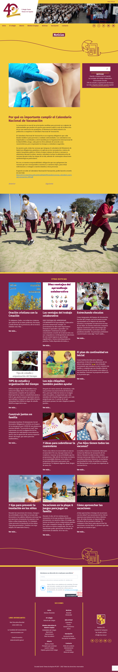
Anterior (12, 184)
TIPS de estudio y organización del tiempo (100, 83)
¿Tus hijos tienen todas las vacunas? (93, 445)
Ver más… (13, 331)
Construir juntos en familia (20, 416)
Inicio (4, 26)
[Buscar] (107, 69)
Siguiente (49, 184)
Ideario (21, 26)
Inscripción (54, 26)
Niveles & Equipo (33, 26)
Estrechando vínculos (100, 80)
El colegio (12, 26)
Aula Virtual (111, 1)
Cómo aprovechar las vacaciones (90, 507)
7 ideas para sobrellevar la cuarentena (59, 445)
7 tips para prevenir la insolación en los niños (23, 507)
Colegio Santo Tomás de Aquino (27, 10)
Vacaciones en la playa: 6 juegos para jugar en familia (58, 508)
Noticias (45, 26)
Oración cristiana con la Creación (100, 76)
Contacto (65, 26)
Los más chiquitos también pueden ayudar (100, 85)
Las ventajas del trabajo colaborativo (100, 78)
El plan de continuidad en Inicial (92, 354)
